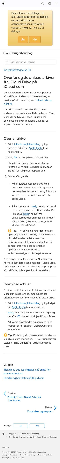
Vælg (34, 206)
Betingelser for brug (27, 455)
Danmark (5, 447)
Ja (23, 39)
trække (26, 213)
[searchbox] (30, 62)
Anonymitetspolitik (9, 455)
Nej (35, 39)
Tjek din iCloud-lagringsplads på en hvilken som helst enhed (27, 371)
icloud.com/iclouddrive (26, 144)
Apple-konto (36, 148)
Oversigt (5, 458)
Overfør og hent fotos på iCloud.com (24, 378)
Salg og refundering (45, 455)
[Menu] (56, 3)
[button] (42, 3)
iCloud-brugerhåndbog (18, 53)
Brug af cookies (18, 458)
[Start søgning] (6, 62)
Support (12, 434)
